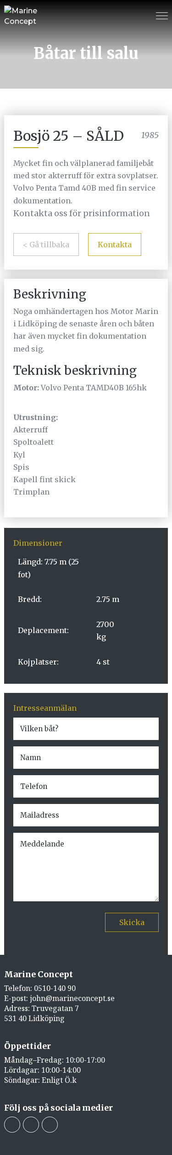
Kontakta (115, 244)
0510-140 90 (55, 988)
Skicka (131, 922)
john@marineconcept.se (72, 998)
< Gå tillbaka (46, 244)
